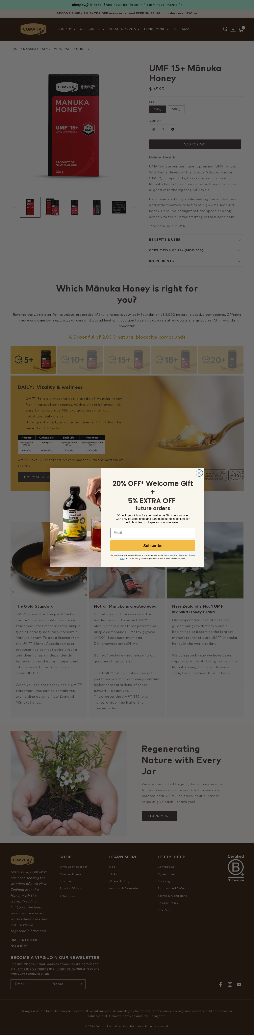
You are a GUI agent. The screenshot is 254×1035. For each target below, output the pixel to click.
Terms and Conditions (174, 555)
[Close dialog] (199, 473)
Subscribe (152, 545)
